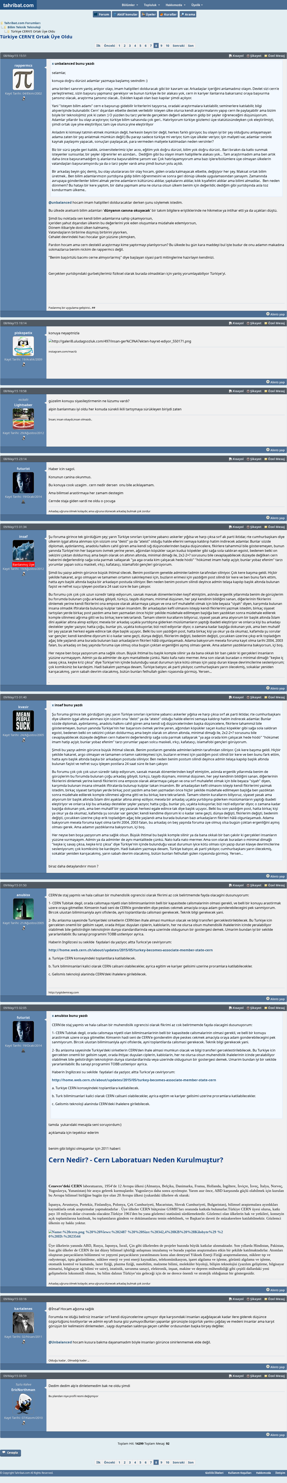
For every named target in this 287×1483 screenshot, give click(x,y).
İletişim (280, 1472)
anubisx (23, 895)
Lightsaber (23, 405)
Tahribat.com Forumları (22, 23)
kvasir (23, 707)
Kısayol (238, 55)
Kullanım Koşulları (239, 1472)
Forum (104, 14)
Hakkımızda (263, 1472)
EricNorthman (23, 1389)
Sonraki (178, 45)
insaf (23, 536)
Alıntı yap (277, 314)
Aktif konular (127, 14)
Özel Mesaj (276, 55)
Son (191, 45)
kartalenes (23, 1308)
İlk (98, 45)
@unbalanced (60, 202)
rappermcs (23, 65)
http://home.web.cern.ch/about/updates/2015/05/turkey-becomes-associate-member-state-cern (131, 950)
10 (167, 45)
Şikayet (255, 55)
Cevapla (12, 1452)
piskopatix (23, 333)
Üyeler (151, 14)
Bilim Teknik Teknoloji (24, 27)
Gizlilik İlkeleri (214, 1472)
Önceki (109, 45)
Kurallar (170, 14)
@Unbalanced (60, 1342)
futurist (23, 468)
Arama (190, 14)
